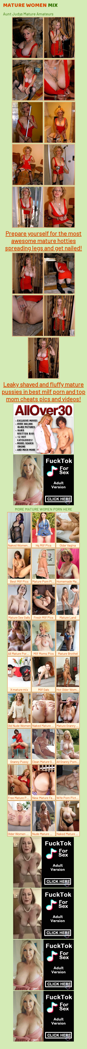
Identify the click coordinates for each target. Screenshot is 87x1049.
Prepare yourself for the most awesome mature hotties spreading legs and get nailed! (43, 240)
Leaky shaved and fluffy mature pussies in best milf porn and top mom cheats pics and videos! (43, 391)
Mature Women (30, 5)
